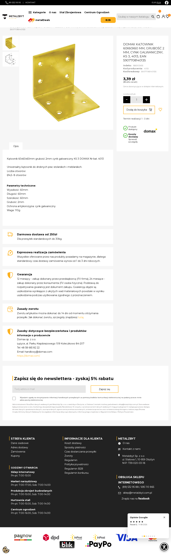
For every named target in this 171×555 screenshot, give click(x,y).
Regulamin (70, 460)
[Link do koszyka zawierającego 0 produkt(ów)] (158, 17)
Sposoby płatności (75, 447)
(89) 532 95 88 (130, 486)
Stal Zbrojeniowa (70, 12)
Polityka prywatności (76, 464)
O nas (52, 12)
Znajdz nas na (130, 498)
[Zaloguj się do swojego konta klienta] (163, 17)
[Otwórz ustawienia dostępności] (164, 547)
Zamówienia (18, 451)
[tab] (142, 536)
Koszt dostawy (73, 443)
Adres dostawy (19, 447)
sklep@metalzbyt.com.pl (137, 492)
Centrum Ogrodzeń (96, 12)
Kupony (15, 455)
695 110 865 (147, 486)
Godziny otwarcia (24, 467)
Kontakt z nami (131, 448)
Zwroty (68, 455)
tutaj (80, 317)
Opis (16, 146)
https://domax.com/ (28, 355)
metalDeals (42, 20)
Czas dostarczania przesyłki (80, 451)
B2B (108, 20)
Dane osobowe (20, 443)
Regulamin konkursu (76, 472)
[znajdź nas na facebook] (166, 2)
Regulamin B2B (73, 468)
